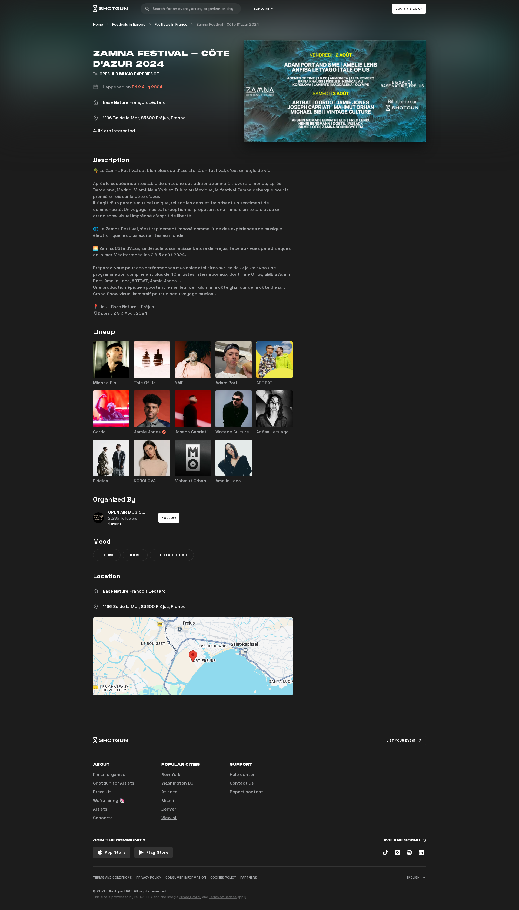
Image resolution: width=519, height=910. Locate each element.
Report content (246, 792)
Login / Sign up (409, 8)
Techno (107, 555)
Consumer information (185, 877)
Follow (169, 518)
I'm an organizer (110, 774)
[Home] (110, 8)
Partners (248, 877)
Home (98, 24)
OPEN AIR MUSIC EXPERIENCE (129, 74)
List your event (401, 740)
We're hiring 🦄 (109, 800)
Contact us (242, 783)
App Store (115, 852)
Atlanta (169, 792)
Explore (261, 8)
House (135, 555)
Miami (167, 800)
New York (171, 774)
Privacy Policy (190, 897)
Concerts (102, 818)
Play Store (157, 852)
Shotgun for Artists (113, 783)
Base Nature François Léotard (134, 591)
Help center (242, 774)
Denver (168, 809)
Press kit (102, 792)
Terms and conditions (112, 877)
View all (169, 818)
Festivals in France (171, 24)
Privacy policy (148, 877)
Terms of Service (223, 897)
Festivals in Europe (128, 24)
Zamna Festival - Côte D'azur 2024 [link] (228, 24)
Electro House (171, 555)
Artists (100, 809)
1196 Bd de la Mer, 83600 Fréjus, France (144, 606)
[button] (168, 518)
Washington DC (177, 783)
